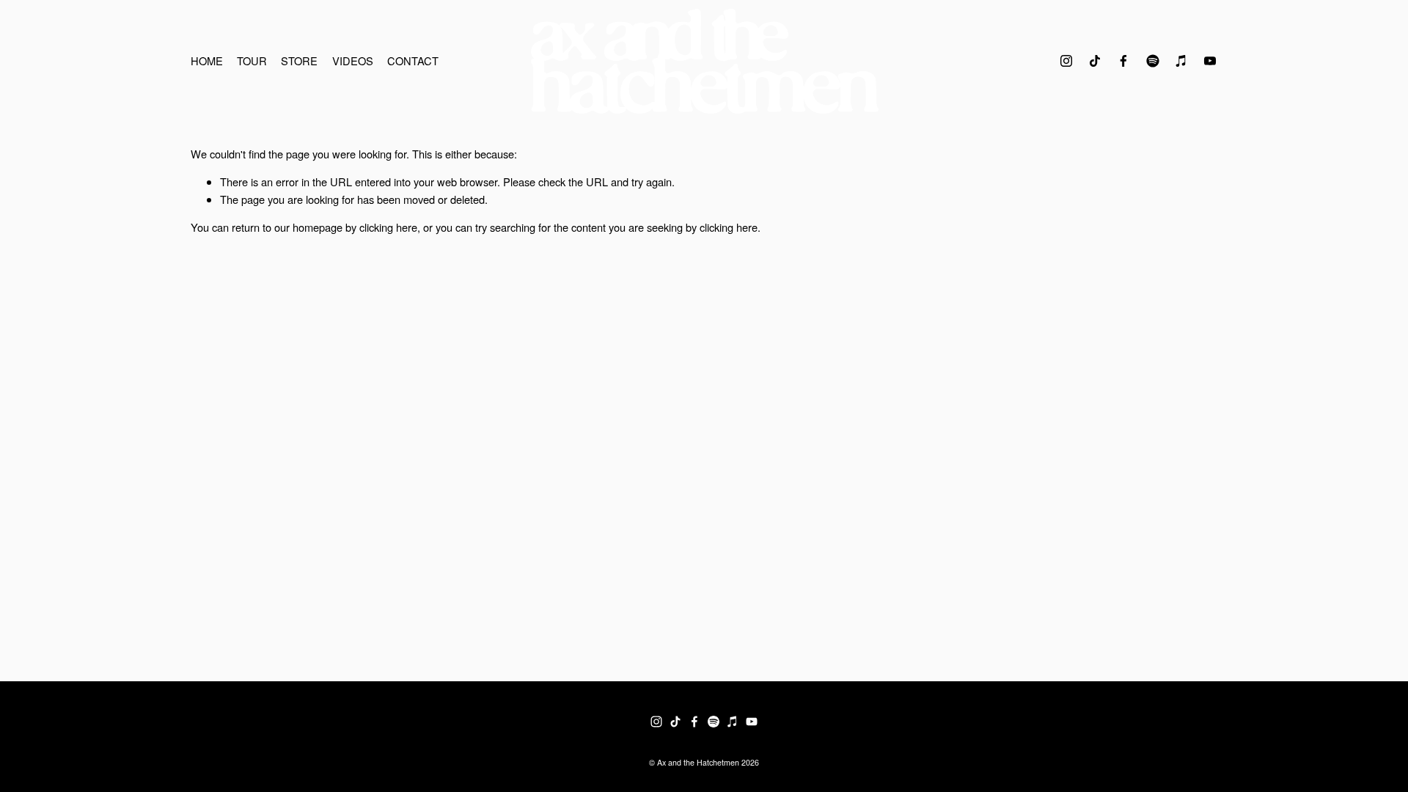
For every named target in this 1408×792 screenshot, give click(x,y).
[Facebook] (1123, 61)
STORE (299, 60)
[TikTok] (1095, 61)
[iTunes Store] (1181, 61)
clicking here (388, 227)
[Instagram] (1066, 61)
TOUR (252, 60)
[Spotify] (1152, 61)
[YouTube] (1210, 61)
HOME (207, 60)
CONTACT (413, 60)
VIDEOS (352, 60)
